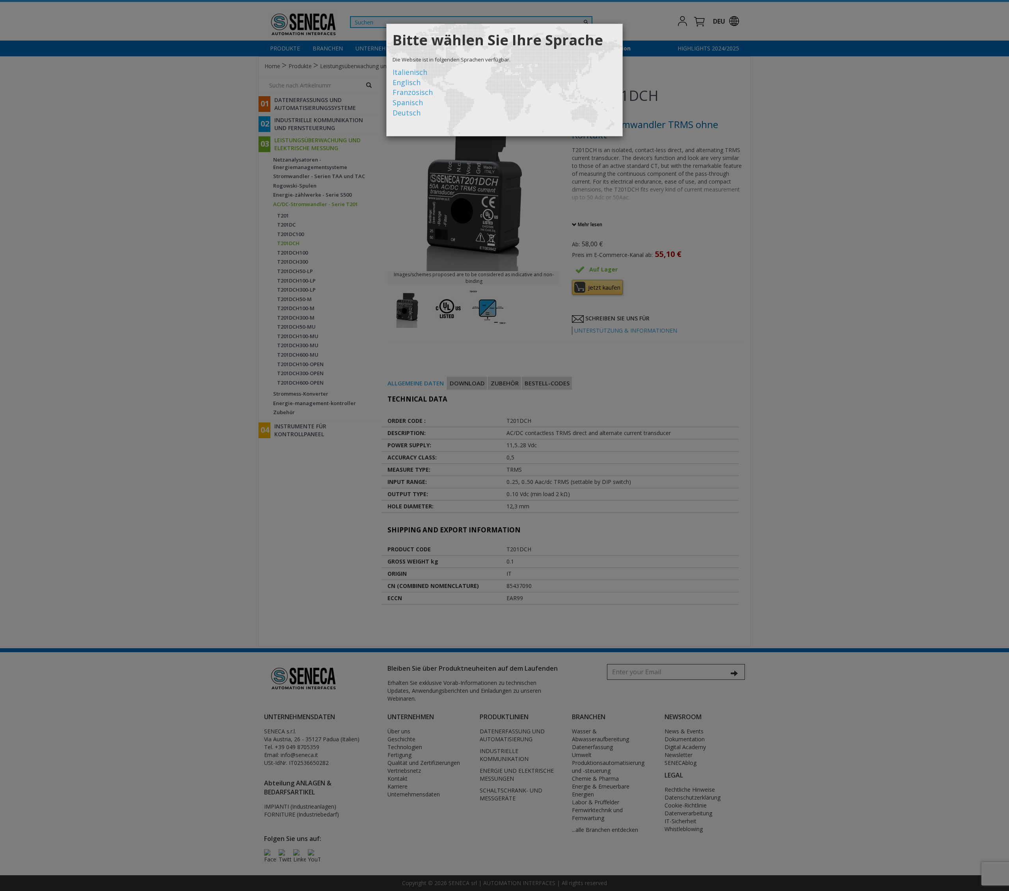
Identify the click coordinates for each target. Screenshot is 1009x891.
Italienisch (410, 72)
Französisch (413, 92)
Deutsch (407, 112)
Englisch (407, 82)
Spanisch (408, 102)
